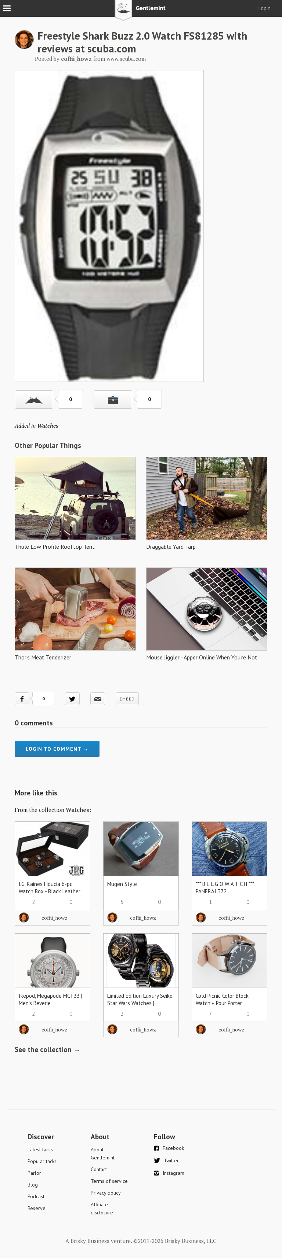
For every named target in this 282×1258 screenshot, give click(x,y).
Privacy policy (106, 1192)
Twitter (171, 1160)
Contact (99, 1169)
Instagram (173, 1173)
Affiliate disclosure (102, 1208)
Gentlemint (141, 13)
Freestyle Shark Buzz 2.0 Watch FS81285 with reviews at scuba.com (142, 42)
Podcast (36, 1196)
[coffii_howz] (24, 47)
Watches (47, 425)
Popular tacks (42, 1161)
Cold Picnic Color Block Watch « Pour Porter (222, 999)
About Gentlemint (103, 1153)
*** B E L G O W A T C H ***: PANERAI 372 (226, 887)
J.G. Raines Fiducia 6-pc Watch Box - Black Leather (49, 887)
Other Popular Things (48, 445)
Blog (33, 1184)
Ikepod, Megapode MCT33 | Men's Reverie (50, 999)
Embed (127, 699)
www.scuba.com (126, 58)
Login (264, 8)
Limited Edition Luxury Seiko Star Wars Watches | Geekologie (140, 1003)
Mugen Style (122, 883)
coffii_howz (54, 917)
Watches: (78, 809)
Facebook (173, 1148)
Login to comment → (57, 749)
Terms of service (109, 1181)
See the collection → (47, 1049)
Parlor (34, 1173)
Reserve (37, 1208)
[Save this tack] (113, 399)
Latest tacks (40, 1149)
